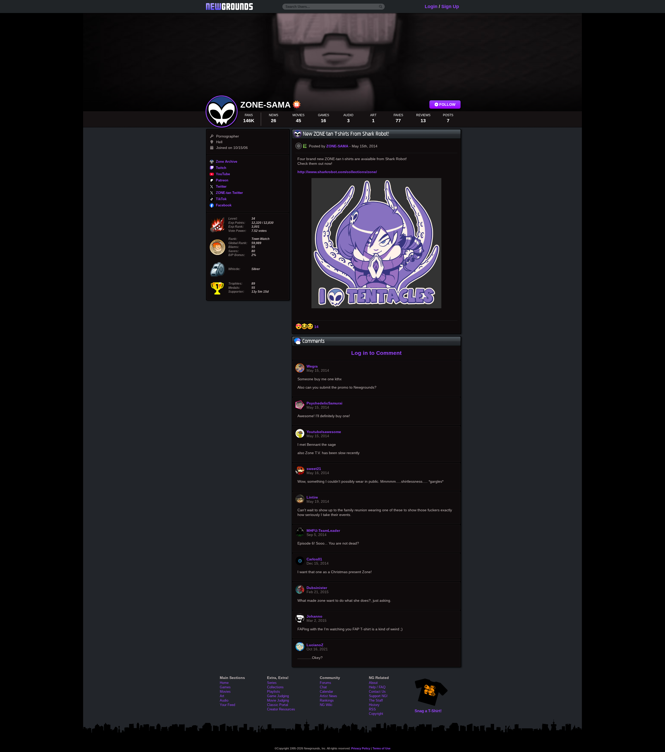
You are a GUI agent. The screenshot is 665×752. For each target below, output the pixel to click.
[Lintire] (299, 502)
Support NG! (378, 696)
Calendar (326, 692)
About (373, 683)
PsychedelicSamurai (324, 403)
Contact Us (377, 692)
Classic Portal (277, 705)
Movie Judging (278, 700)
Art (222, 696)
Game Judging (278, 696)
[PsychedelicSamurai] (299, 408)
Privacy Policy (360, 748)
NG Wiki (326, 705)
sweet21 (314, 469)
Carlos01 (314, 559)
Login (431, 6)
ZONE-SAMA (266, 104)
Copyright (376, 714)
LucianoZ (315, 645)
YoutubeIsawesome (324, 432)
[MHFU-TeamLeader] (299, 535)
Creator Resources (281, 709)
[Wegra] (299, 371)
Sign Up (450, 6)
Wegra (312, 366)
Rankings (327, 700)
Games (225, 687)
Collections (275, 687)
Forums (325, 683)
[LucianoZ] (299, 650)
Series (272, 683)
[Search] (380, 7)
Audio (224, 700)
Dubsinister (317, 588)
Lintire (312, 497)
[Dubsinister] (299, 593)
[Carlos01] (299, 564)
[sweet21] (299, 474)
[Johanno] (299, 621)
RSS (372, 709)
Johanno (314, 616)
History (374, 705)
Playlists (273, 692)
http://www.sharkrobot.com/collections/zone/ (337, 172)
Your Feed (227, 705)
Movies (225, 692)
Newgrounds (229, 6)
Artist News (328, 696)
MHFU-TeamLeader (323, 530)
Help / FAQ (377, 687)
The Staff (376, 700)
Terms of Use (381, 748)
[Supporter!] (297, 107)
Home (224, 683)
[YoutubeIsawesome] (299, 437)
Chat (323, 687)
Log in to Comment (376, 353)
